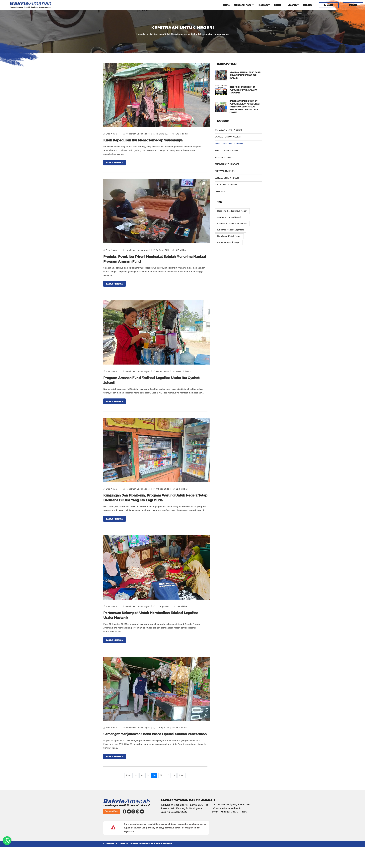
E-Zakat (328, 5)
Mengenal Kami (243, 5)
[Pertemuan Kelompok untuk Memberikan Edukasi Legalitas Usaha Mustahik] (156, 567)
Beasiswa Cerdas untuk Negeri (232, 211)
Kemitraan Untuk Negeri (229, 236)
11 (161, 775)
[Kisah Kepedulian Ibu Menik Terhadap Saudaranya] (156, 95)
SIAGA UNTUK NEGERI (226, 185)
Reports (308, 5)
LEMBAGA (220, 192)
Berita (278, 5)
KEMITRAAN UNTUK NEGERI (235, 144)
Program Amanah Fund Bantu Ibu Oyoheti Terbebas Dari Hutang (245, 75)
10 (154, 775)
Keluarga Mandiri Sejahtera (230, 230)
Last (181, 775)
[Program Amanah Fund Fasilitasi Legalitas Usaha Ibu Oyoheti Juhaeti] (156, 332)
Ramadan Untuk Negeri (228, 242)
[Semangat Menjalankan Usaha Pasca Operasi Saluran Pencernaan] (156, 689)
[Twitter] (129, 811)
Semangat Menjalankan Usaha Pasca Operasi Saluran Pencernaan (155, 734)
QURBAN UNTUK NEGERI (227, 164)
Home (226, 5)
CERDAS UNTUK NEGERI (227, 178)
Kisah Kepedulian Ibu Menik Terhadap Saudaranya (142, 140)
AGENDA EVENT (223, 157)
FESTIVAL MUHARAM (225, 171)
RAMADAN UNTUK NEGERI (228, 130)
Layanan (292, 5)
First (128, 775)
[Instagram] (133, 811)
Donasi (353, 5)
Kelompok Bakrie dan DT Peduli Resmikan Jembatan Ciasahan (243, 90)
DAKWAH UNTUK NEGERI (228, 137)
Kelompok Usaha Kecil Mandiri (232, 224)
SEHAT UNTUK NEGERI (226, 151)
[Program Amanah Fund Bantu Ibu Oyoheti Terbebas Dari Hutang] (222, 75)
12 (168, 775)
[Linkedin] (137, 811)
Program (263, 5)
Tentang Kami (111, 811)
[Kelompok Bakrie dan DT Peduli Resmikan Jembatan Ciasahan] (222, 90)
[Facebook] (124, 811)
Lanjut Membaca (114, 163)
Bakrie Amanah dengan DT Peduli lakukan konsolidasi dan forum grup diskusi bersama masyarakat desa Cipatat (244, 107)
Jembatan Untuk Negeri (229, 217)
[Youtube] (142, 811)
